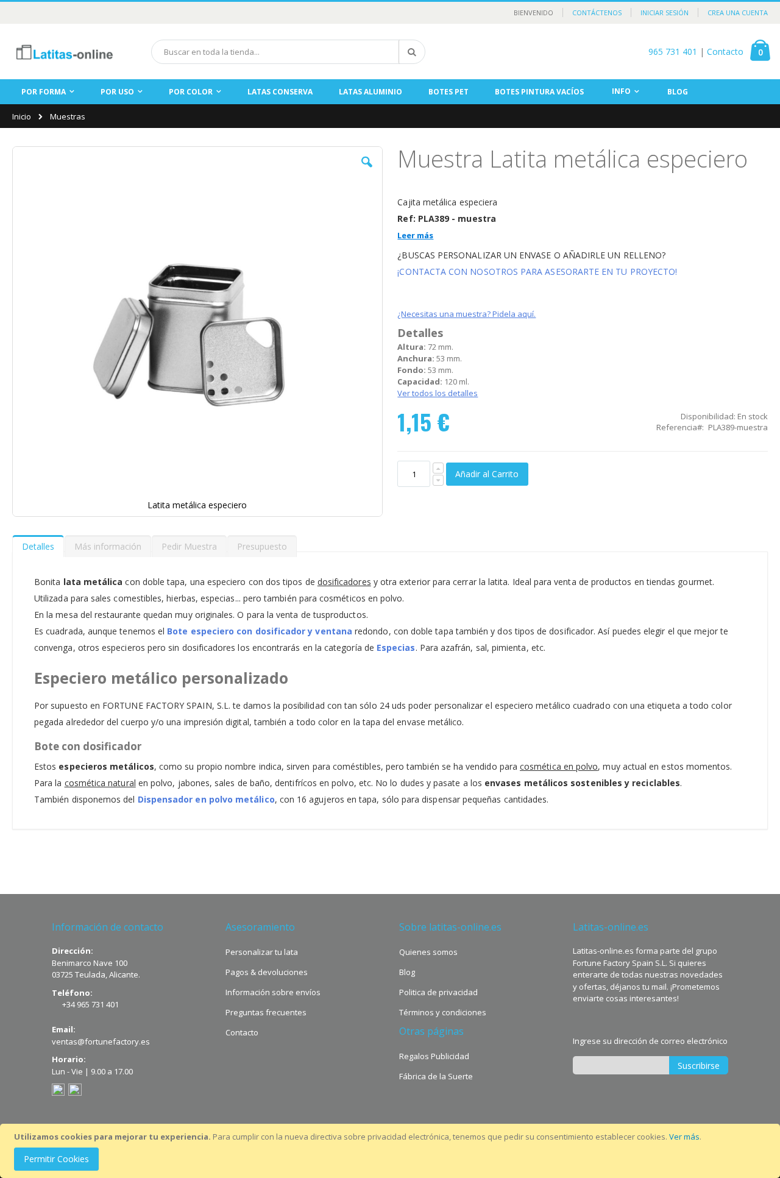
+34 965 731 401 (90, 1004)
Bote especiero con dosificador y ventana (259, 631)
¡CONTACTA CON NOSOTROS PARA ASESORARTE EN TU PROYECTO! (537, 271)
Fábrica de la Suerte (436, 1076)
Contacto (725, 51)
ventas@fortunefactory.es (101, 1041)
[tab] (38, 543)
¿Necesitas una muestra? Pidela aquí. (466, 313)
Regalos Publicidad (434, 1056)
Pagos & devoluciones (266, 972)
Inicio (21, 116)
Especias (396, 647)
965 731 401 (672, 51)
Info (621, 91)
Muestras (67, 117)
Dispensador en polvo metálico (206, 799)
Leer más (415, 235)
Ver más (684, 1136)
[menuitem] (677, 91)
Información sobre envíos (273, 992)
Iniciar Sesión (664, 12)
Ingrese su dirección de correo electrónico (650, 1040)
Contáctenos (597, 12)
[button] (367, 171)
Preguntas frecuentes (266, 1012)
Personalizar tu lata (261, 951)
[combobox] (288, 52)
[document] (392, 1151)
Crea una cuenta (737, 12)
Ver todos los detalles (437, 393)
